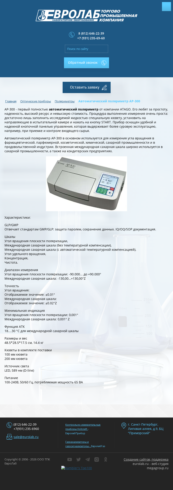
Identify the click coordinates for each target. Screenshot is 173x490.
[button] (86, 62)
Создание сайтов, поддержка (146, 459)
